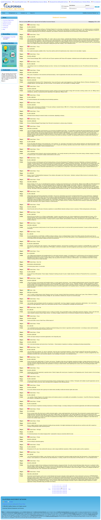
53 (55, 493)
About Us (32, 13)
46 (60, 491)
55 (58, 493)
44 (57, 491)
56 (60, 493)
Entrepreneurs (12, 13)
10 (66, 485)
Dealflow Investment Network (89, 13)
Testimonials (5, 25)
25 (58, 488)
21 (52, 488)
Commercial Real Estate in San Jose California (29, 1)
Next (70, 489)
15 (58, 486)
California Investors (7, 22)
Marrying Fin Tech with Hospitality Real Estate (50, 1)
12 (54, 486)
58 (63, 493)
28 (63, 488)
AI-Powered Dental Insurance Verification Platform (71, 1)
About (15, 504)
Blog (4, 29)
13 (55, 486)
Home (3, 13)
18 (63, 486)
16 (60, 486)
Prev (49, 489)
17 (61, 486)
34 (57, 489)
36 (60, 489)
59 (64, 493)
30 (66, 488)
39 (64, 489)
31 (52, 489)
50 (66, 491)
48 (63, 491)
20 (66, 486)
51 (52, 493)
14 (57, 486)
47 (61, 491)
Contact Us (5, 27)
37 (61, 489)
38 (63, 489)
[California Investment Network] (12, 11)
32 (54, 489)
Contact (11, 501)
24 (57, 488)
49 (64, 491)
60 (66, 493)
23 (55, 488)
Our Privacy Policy (21, 504)
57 (61, 493)
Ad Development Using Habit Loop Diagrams (9, 37)
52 (54, 493)
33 (55, 489)
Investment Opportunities (8, 20)
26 (60, 488)
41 (52, 491)
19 (64, 486)
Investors (23, 13)
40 (66, 489)
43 (55, 491)
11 (52, 486)
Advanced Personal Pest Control (11, 1)
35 (58, 489)
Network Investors (7, 23)
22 (54, 488)
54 (57, 493)
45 (58, 491)
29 (64, 488)
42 (54, 491)
